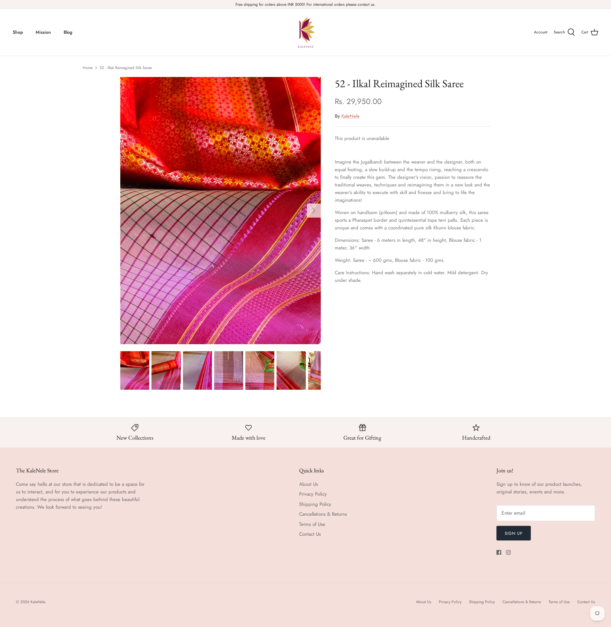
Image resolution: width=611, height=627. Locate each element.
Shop (18, 32)
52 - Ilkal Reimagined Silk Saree (126, 68)
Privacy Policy (313, 494)
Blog (68, 32)
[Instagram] (508, 552)
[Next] (314, 211)
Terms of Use (312, 524)
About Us (308, 484)
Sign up (514, 533)
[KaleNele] (305, 32)
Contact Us (310, 534)
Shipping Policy (315, 504)
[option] (220, 210)
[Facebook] (498, 552)
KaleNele (350, 116)
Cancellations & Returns (323, 514)
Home (88, 68)
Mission (43, 32)
